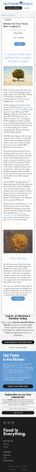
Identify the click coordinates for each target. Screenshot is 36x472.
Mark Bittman (18, 33)
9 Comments (20, 37)
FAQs (5, 458)
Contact (5, 447)
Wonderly (24, 469)
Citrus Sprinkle (18, 298)
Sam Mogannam (26, 107)
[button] (18, 412)
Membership (7, 455)
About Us (6, 444)
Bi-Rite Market (15, 109)
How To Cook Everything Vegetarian (14, 214)
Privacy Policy (12, 469)
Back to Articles (8, 15)
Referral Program (8, 460)
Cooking (8, 19)
